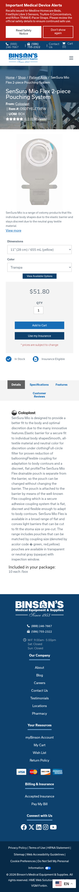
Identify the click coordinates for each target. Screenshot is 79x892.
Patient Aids (38, 77)
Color (11, 259)
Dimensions (15, 241)
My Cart (39, 745)
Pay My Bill (39, 804)
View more (13, 230)
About (39, 667)
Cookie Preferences (23, 861)
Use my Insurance (39, 335)
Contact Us (54, 45)
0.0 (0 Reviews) (36, 119)
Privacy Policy (17, 847)
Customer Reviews (39, 395)
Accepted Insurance (39, 796)
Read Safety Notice (23, 32)
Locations (39, 706)
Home (10, 77)
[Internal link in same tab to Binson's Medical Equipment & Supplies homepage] (23, 57)
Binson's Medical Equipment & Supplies (42, 874)
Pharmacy (39, 713)
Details (16, 384)
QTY (39, 303)
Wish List (39, 752)
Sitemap (19, 854)
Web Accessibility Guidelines (45, 854)
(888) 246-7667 (12, 45)
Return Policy (39, 760)
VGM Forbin (39, 885)
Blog (39, 675)
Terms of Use (37, 847)
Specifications (39, 384)
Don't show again (58, 31)
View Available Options (39, 276)
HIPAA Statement (58, 847)
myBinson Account (40, 737)
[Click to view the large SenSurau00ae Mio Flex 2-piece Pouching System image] (39, 172)
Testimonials (39, 698)
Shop (22, 77)
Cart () (67, 45)
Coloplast (22, 104)
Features (61, 384)
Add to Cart (39, 325)
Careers (39, 683)
